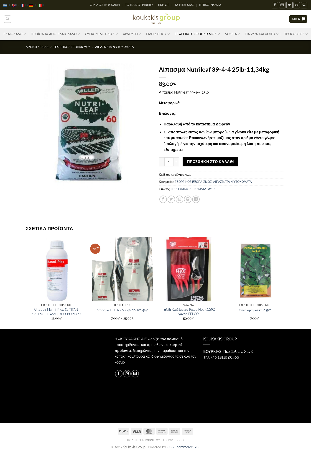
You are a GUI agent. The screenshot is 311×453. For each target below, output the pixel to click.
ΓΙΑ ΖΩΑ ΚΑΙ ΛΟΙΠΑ (260, 34)
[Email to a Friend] (179, 199)
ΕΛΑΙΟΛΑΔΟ (13, 34)
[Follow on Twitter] (289, 5)
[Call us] (304, 5)
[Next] (285, 282)
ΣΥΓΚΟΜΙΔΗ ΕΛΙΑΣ (100, 34)
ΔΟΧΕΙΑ (231, 34)
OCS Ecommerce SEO (183, 447)
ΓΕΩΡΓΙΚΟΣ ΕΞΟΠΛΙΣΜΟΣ (196, 34)
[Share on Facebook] (163, 199)
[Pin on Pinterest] (187, 199)
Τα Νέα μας (184, 5)
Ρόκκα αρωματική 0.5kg (254, 310)
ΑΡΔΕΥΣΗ (130, 34)
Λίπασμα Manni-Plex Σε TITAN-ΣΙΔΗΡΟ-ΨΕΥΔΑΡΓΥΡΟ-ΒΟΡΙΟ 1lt (56, 312)
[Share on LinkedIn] (196, 199)
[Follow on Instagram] (282, 5)
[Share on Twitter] (171, 199)
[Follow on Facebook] (275, 5)
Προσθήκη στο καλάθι (210, 162)
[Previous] (26, 282)
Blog (180, 440)
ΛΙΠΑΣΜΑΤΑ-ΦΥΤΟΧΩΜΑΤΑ (114, 47)
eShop (163, 5)
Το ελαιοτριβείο (139, 5)
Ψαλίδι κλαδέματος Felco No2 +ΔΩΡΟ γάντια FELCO (188, 312)
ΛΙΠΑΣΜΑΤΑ (197, 189)
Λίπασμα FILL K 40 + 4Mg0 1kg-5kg (122, 310)
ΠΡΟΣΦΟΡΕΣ (294, 34)
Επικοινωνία (210, 5)
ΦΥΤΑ (212, 189)
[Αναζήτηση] (7, 19)
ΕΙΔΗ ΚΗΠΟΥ (156, 34)
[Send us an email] (296, 5)
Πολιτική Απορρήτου (143, 440)
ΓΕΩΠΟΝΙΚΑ (179, 189)
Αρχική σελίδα (37, 47)
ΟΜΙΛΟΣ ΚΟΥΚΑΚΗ (105, 5)
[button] (298, 19)
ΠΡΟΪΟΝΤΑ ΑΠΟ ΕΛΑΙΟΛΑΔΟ (54, 34)
